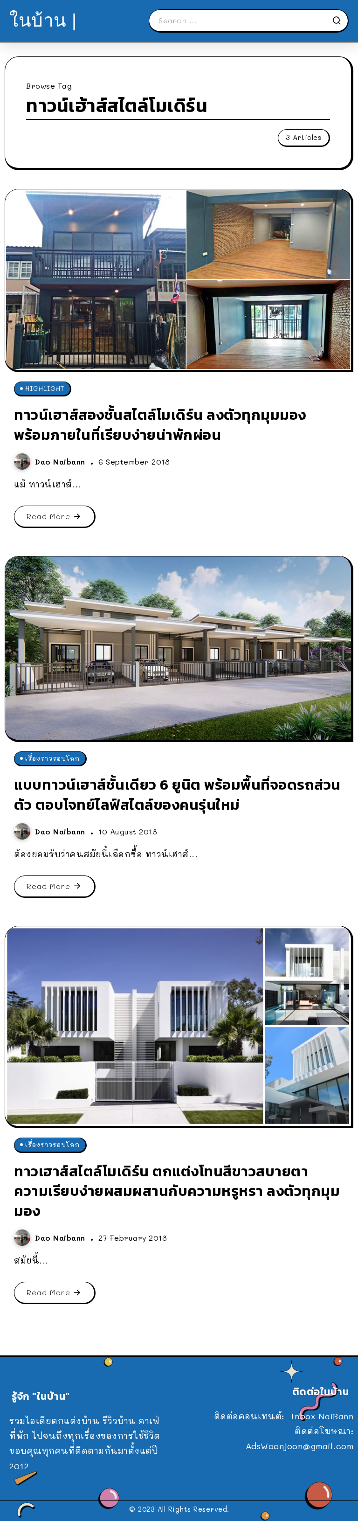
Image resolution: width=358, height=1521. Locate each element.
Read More (48, 516)
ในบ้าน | (43, 20)
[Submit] (340, 20)
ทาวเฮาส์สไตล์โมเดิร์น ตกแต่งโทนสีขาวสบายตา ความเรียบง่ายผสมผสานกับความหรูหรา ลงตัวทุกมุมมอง (177, 1191)
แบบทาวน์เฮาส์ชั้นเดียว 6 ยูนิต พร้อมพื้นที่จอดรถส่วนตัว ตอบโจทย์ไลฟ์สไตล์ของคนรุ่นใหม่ (177, 794)
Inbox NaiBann (322, 1416)
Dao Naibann (61, 461)
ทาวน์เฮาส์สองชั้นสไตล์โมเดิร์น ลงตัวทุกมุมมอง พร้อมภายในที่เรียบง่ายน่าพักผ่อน (160, 424)
